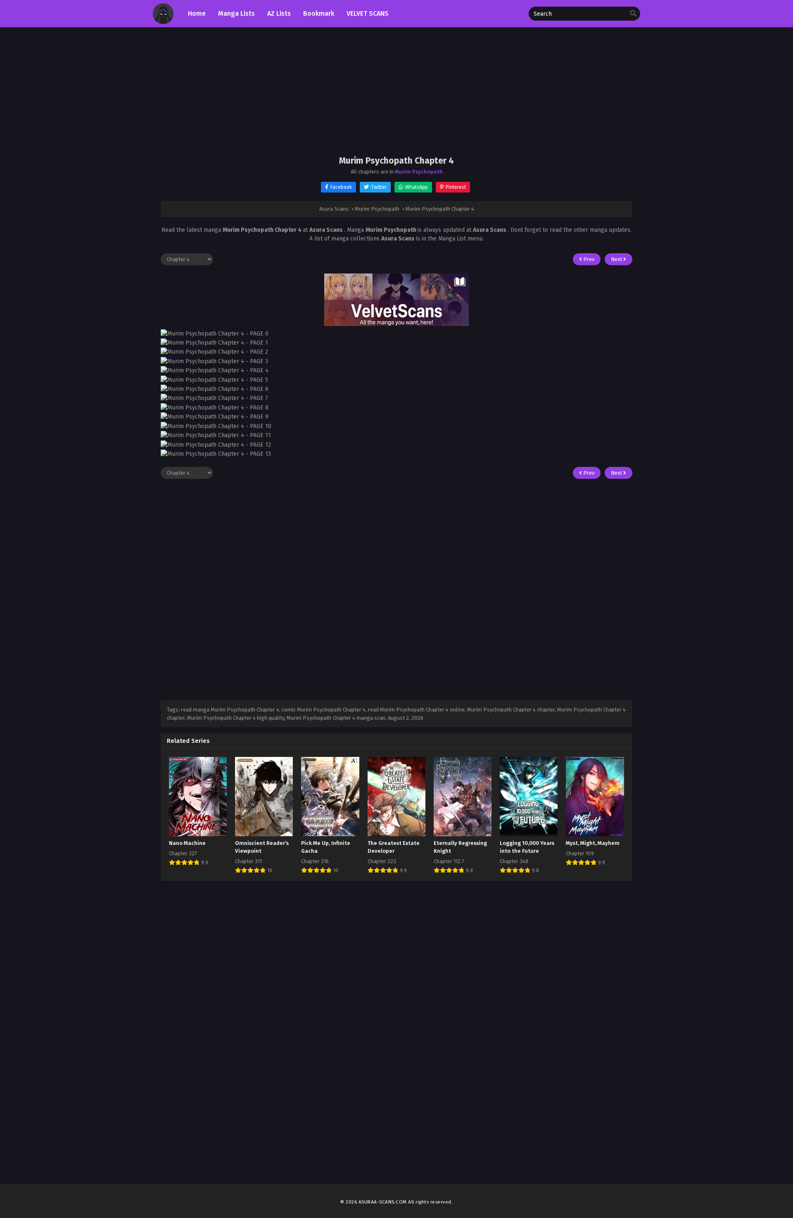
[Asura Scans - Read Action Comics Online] (163, 22)
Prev (588, 259)
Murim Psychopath (419, 172)
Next (617, 259)
